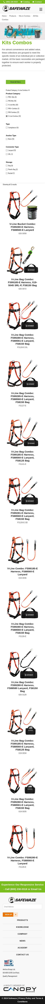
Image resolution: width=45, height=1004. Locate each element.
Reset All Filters (15, 82)
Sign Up (8, 914)
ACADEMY (22, 948)
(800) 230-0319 (18, 889)
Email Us (36, 889)
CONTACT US (22, 955)
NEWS (22, 941)
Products (12, 16)
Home (4, 16)
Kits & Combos (24, 16)
